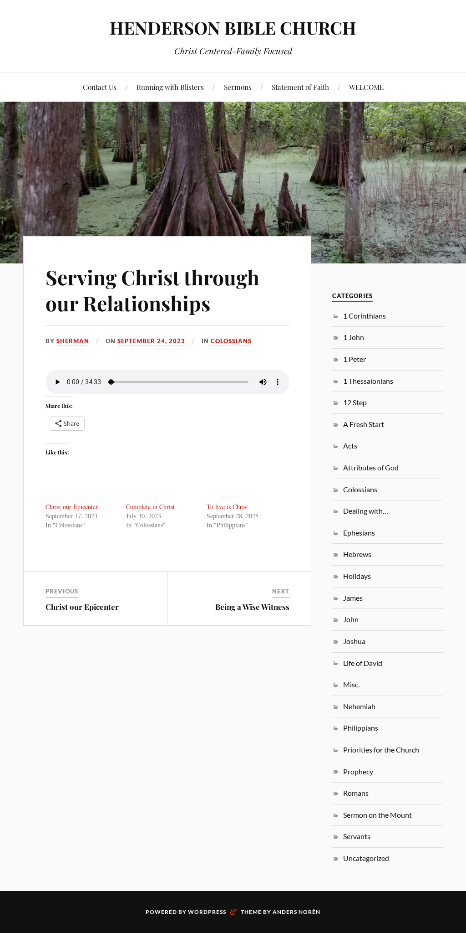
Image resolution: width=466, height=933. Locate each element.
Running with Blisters (170, 87)
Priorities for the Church (381, 749)
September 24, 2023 (151, 341)
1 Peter (354, 359)
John (351, 619)
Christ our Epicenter (72, 506)
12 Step (355, 402)
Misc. (351, 684)
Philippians (360, 727)
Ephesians (359, 532)
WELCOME (366, 87)
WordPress (207, 911)
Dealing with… (365, 510)
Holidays (357, 576)
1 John (353, 337)
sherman (72, 341)
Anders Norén (296, 911)
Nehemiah (359, 706)
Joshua (354, 641)
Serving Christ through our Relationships (152, 289)
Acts (350, 445)
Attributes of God (371, 467)
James (353, 597)
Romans (356, 793)
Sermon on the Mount (377, 814)
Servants (356, 836)
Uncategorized (366, 858)
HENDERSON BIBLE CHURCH (233, 27)
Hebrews (357, 554)
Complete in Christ (150, 506)
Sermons (238, 87)
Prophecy (358, 771)
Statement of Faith (300, 87)
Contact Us (99, 87)
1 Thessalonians (368, 380)
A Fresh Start (363, 424)
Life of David (362, 663)
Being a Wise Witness (252, 607)
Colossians (231, 341)
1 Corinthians (364, 315)
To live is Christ (227, 506)
